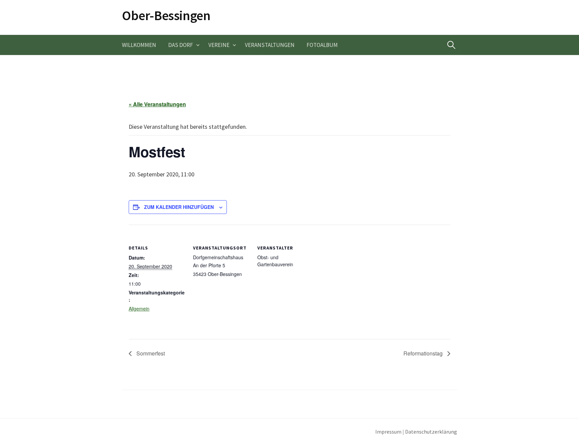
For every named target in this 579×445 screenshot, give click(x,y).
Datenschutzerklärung (431, 432)
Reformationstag (423, 353)
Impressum (388, 432)
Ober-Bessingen (166, 15)
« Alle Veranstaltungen (157, 104)
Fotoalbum (322, 45)
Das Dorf (180, 45)
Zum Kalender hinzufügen (179, 207)
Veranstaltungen (270, 45)
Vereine (219, 45)
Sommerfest (150, 353)
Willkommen (139, 45)
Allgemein (139, 308)
